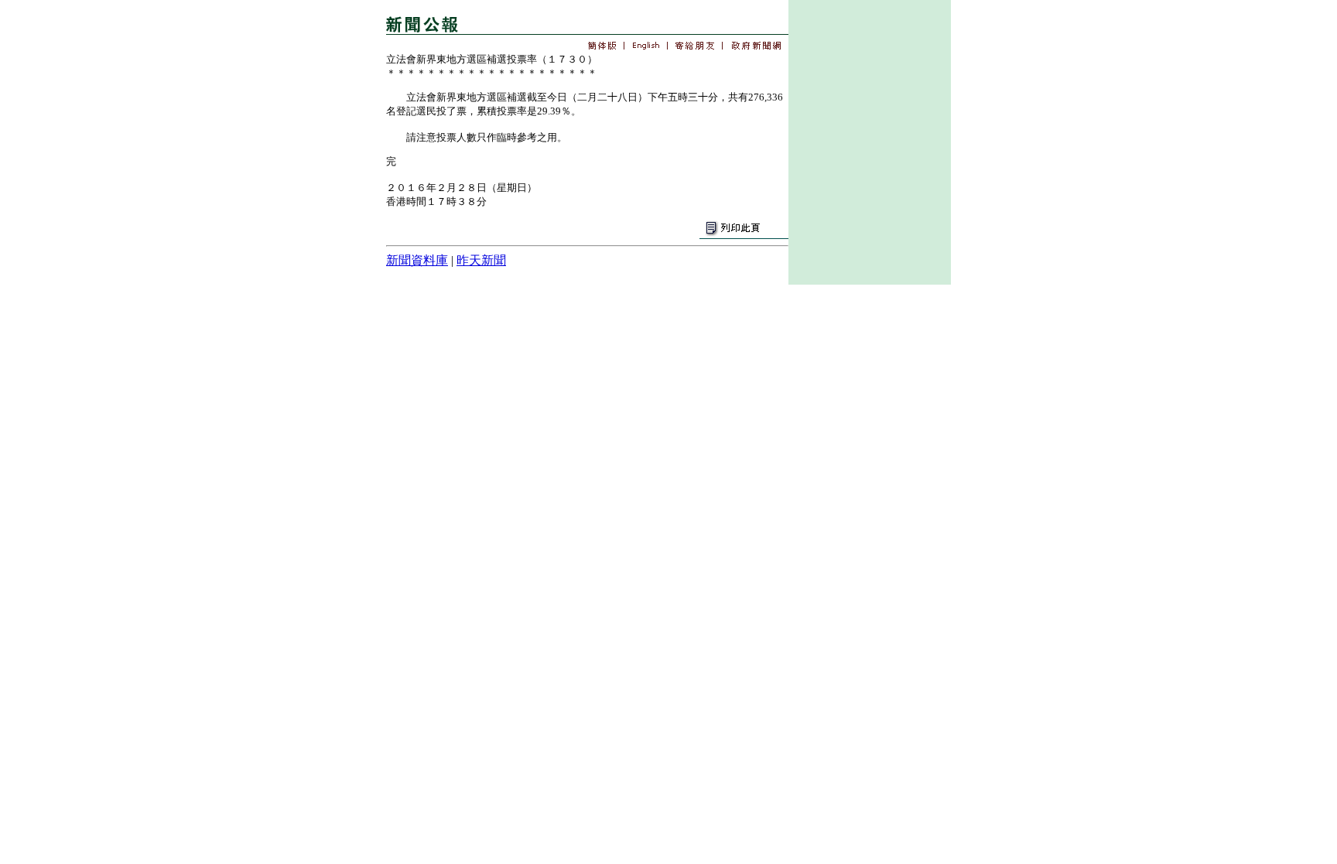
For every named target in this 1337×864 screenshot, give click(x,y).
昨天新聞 (481, 260)
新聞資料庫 (417, 260)
